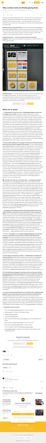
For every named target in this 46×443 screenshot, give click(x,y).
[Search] (30, 2)
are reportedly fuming (18, 181)
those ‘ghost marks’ (19, 322)
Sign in (42, 2)
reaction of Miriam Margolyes (26, 234)
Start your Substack (20, 437)
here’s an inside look (26, 282)
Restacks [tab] (10, 367)
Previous (7, 359)
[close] (34, 398)
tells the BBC (29, 219)
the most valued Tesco (17, 324)
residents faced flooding (16, 226)
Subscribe (37, 2)
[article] (23, 394)
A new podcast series (10, 329)
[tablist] (7, 368)
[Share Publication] (32, 2)
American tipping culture (16, 310)
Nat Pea (6, 378)
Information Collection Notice (23, 417)
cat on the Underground (12, 316)
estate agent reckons (29, 112)
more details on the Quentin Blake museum (15, 287)
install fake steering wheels (20, 204)
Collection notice (30, 434)
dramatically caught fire (9, 207)
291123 (34, 266)
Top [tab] (4, 387)
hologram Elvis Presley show (17, 269)
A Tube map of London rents (10, 391)
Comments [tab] (5, 367)
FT (23, 304)
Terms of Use (28, 416)
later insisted (34, 175)
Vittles (39, 304)
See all (4, 418)
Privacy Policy (31, 417)
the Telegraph (12, 172)
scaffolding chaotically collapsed (14, 227)
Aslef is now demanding (32, 188)
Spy (31, 266)
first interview (24, 318)
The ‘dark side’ (8, 312)
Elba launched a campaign (33, 156)
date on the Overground (12, 314)
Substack (17, 440)
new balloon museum (16, 286)
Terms (25, 434)
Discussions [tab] (11, 387)
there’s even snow (15, 231)
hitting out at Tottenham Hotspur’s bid (24, 244)
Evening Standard (30, 304)
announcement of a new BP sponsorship (13, 274)
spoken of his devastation (26, 214)
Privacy (22, 434)
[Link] (1, 109)
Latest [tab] (7, 387)
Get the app (28, 437)
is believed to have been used (26, 163)
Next (40, 359)
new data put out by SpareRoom (22, 128)
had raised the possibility (16, 262)
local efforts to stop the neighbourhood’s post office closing (18, 239)
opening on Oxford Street (26, 327)
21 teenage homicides (34, 153)
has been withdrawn (20, 205)
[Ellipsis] (43, 378)
